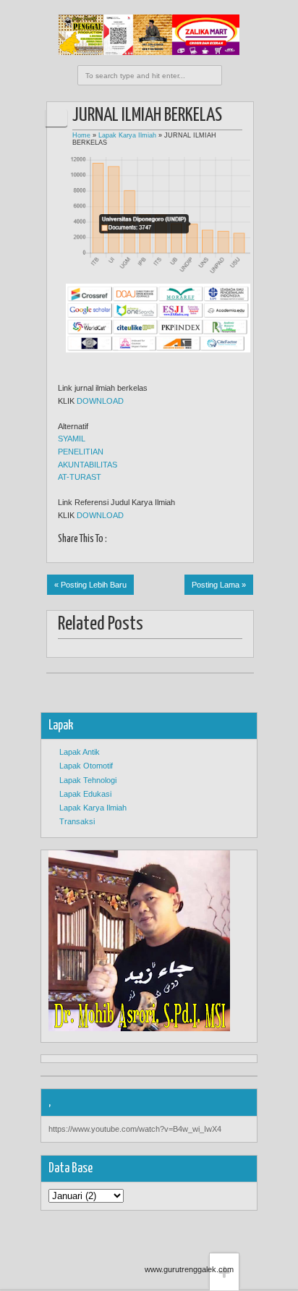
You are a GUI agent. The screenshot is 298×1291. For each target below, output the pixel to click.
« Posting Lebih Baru (90, 584)
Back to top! (224, 1230)
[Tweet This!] (81, 552)
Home (81, 135)
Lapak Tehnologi (87, 780)
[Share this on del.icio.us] (141, 552)
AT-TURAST (79, 477)
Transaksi (77, 821)
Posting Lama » (219, 584)
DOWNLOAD (100, 401)
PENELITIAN (80, 451)
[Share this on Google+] (96, 552)
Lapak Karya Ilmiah (127, 135)
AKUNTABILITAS (87, 464)
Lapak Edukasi (85, 794)
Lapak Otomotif (86, 765)
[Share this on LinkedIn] (156, 552)
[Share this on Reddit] (172, 552)
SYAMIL (71, 438)
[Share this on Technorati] (187, 552)
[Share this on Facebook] (65, 552)
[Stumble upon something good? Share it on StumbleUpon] (111, 552)
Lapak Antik (79, 752)
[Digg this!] (126, 552)
